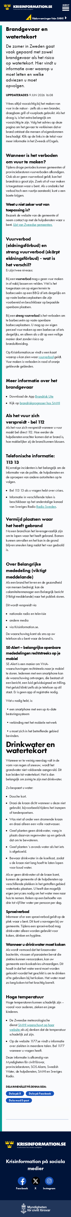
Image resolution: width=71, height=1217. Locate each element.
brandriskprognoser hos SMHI (40, 403)
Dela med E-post (19, 1100)
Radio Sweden (46, 506)
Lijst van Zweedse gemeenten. (32, 225)
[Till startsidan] (26, 7)
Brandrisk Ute (44, 396)
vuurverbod (45, 357)
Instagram (49, 1188)
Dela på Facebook (40, 1093)
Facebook (22, 1188)
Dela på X (15, 1093)
